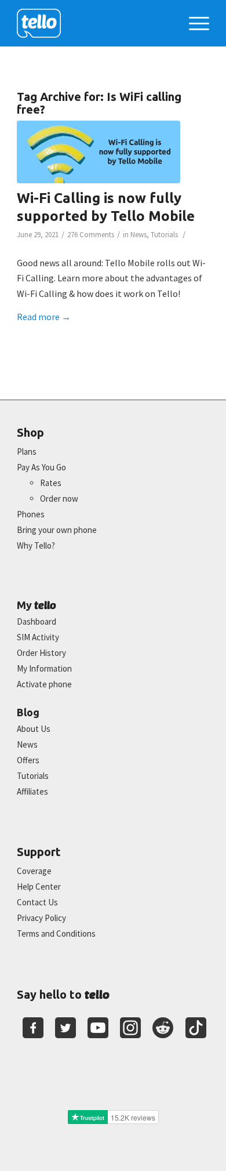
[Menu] (193, 23)
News (138, 235)
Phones (31, 514)
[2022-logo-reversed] (93, 23)
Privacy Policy (41, 917)
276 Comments (90, 235)
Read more (44, 316)
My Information (44, 668)
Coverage (34, 870)
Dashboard (36, 621)
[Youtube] (98, 1027)
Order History (41, 652)
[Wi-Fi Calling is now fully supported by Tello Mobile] (98, 152)
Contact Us (37, 902)
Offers (28, 760)
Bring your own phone (57, 529)
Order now (59, 498)
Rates (50, 482)
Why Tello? (36, 545)
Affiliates (32, 791)
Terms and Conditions (56, 933)
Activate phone (44, 684)
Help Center (39, 886)
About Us (33, 728)
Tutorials (164, 235)
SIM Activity (38, 637)
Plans (27, 451)
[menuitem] (193, 23)
